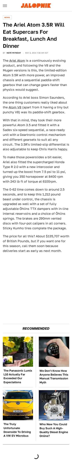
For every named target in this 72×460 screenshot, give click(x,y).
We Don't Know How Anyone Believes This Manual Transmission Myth (53, 376)
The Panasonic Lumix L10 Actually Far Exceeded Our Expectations (17, 376)
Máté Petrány (14, 53)
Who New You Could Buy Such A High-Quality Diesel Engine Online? (53, 430)
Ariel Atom (17, 60)
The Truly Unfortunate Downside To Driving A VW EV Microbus (17, 429)
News (7, 17)
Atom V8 (15, 107)
